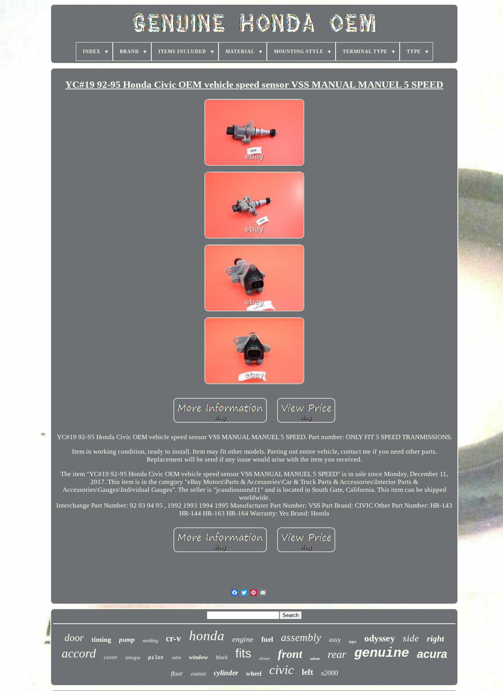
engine (242, 639)
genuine (381, 653)
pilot (156, 658)
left (307, 672)
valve (176, 657)
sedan (315, 658)
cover (110, 657)
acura (432, 654)
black (222, 657)
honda (206, 635)
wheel (253, 673)
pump (127, 639)
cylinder (226, 673)
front (290, 653)
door (74, 637)
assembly (301, 637)
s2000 (329, 673)
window (198, 657)
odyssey (379, 638)
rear (337, 654)
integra (132, 657)
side (411, 638)
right (435, 638)
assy (335, 639)
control (198, 674)
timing (101, 639)
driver (264, 658)
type (352, 641)
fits (243, 653)
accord (79, 653)
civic (281, 670)
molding (150, 640)
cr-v (173, 638)
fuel (267, 639)
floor (177, 673)
